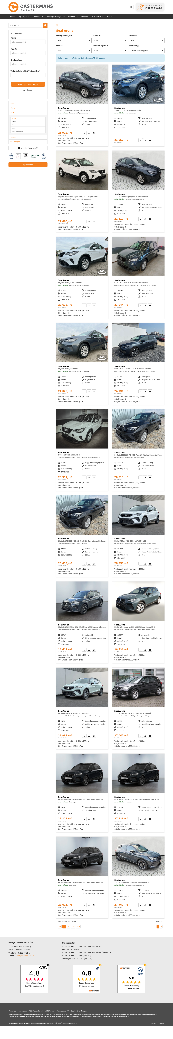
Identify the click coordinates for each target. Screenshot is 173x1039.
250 (78, 927)
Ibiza (13, 125)
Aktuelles (84, 16)
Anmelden (13, 1011)
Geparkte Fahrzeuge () (29, 148)
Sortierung (134, 45)
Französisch (96, 16)
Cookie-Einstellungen (79, 1011)
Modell (14, 49)
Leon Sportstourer (17, 131)
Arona (14, 118)
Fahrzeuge (36, 16)
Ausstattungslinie (100, 45)
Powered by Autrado (157, 1023)
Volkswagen (15, 142)
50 (68, 927)
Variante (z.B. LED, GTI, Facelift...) (25, 71)
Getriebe (133, 35)
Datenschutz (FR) (63, 1011)
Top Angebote (23, 16)
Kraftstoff (97, 35)
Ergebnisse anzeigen (28, 84)
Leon (13, 128)
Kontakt (110, 16)
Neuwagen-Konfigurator (56, 16)
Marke (13, 38)
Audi (12, 103)
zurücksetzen (28, 90)
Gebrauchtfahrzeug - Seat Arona (138, 105)
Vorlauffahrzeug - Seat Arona (138, 278)
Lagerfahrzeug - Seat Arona (82, 105)
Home (12, 16)
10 (60, 927)
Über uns (71, 16)
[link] (84, 133)
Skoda (13, 137)
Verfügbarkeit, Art (64, 35)
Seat (12, 112)
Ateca (14, 121)
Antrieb (59, 45)
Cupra (13, 108)
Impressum (23, 1011)
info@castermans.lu (25, 955)
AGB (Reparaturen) (36, 1011)
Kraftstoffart (16, 60)
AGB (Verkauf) (50, 1011)
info (58, 24)
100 (73, 927)
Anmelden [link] (29, 164)
